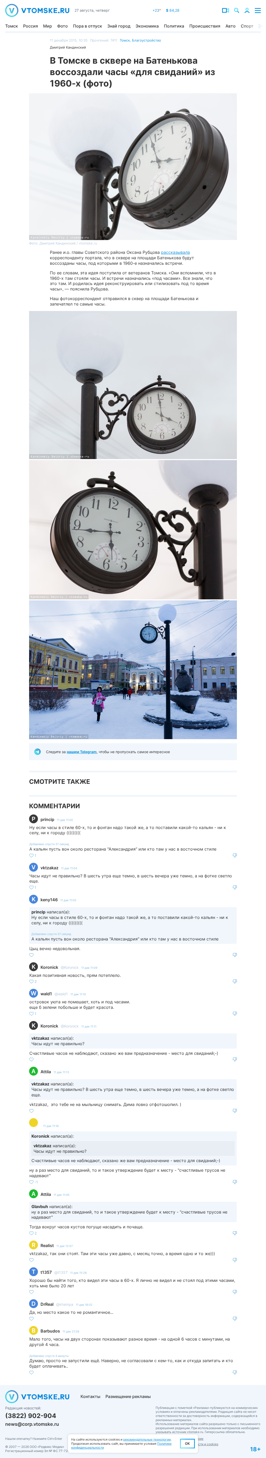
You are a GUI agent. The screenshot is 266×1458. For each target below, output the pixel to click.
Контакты (90, 1396)
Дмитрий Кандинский (68, 47)
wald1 (46, 993)
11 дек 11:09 (89, 968)
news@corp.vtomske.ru (32, 1424)
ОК (187, 1443)
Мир (47, 26)
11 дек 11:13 (61, 1072)
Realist (47, 1245)
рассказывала (175, 252)
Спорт (247, 26)
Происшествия (204, 26)
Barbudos (50, 1331)
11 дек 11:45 (62, 1195)
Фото (62, 26)
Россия (30, 26)
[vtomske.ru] (37, 10)
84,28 (172, 10)
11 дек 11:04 (69, 868)
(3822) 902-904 (30, 1416)
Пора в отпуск (87, 26)
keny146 (49, 899)
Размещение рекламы (128, 1396)
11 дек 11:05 (68, 900)
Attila (46, 1071)
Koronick (49, 967)
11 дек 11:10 (78, 994)
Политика (174, 26)
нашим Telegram (82, 752)
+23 (156, 10)
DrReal (47, 1304)
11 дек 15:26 (78, 1273)
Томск (11, 26)
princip (47, 819)
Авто (230, 26)
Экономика (147, 26)
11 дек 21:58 (71, 1331)
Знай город (118, 26)
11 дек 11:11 (88, 1026)
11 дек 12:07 (64, 1246)
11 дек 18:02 (84, 1305)
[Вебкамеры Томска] (225, 10)
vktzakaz (49, 867)
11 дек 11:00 (65, 820)
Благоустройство (146, 40)
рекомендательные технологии (147, 1439)
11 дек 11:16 (51, 1126)
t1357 (46, 1272)
